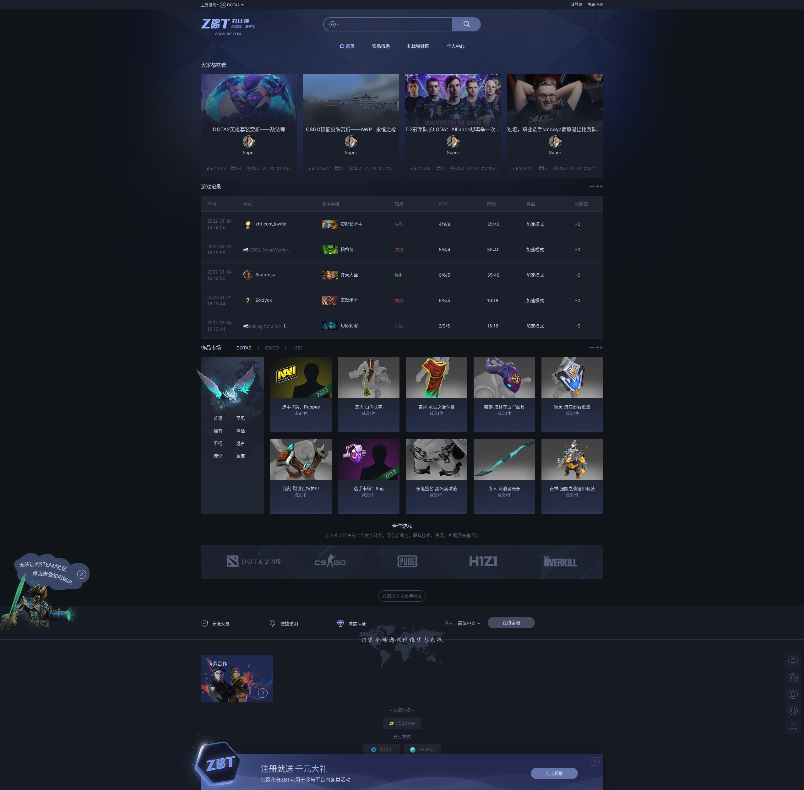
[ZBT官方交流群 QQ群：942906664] (793, 694)
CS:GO (272, 347)
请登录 (576, 4)
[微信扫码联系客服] (793, 710)
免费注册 (595, 4)
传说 (218, 455)
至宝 (240, 455)
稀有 (218, 430)
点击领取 (554, 773)
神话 (240, 430)
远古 (240, 443)
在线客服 (511, 622)
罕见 (240, 418)
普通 (218, 418)
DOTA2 (244, 347)
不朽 (218, 443)
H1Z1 (297, 347)
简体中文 (467, 623)
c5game (405, 723)
